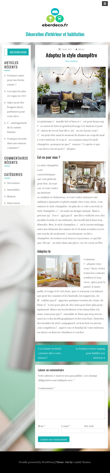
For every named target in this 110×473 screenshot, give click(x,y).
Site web (89, 426)
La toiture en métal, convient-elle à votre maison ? (50, 353)
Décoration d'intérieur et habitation (55, 34)
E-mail (65, 426)
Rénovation (13, 203)
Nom (41, 426)
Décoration (71, 61)
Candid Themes (82, 462)
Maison (11, 196)
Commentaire (46, 388)
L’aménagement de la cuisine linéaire (17, 127)
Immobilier (13, 189)
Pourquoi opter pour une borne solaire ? (15, 80)
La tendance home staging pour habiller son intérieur (90, 353)
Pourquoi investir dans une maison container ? (17, 143)
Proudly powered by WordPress (36, 462)
